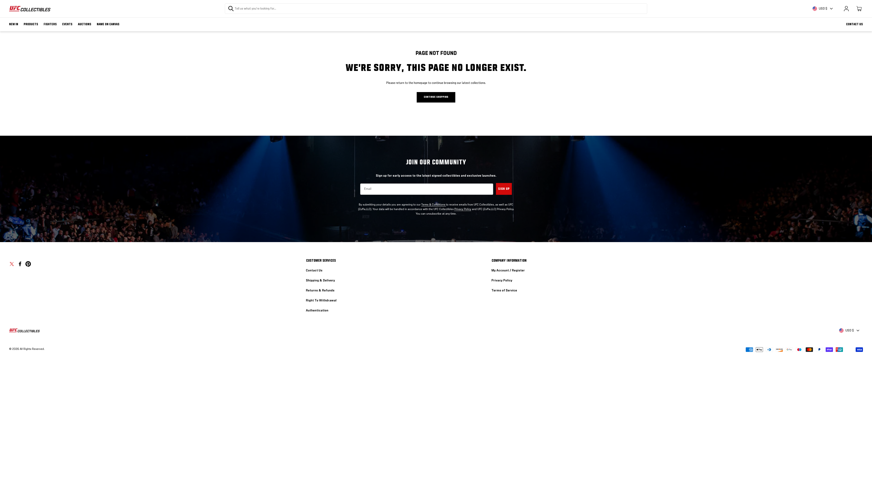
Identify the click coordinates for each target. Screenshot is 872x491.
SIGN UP (504, 189)
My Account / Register (508, 270)
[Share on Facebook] (20, 264)
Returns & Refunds (320, 290)
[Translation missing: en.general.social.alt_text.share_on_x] (12, 264)
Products (31, 24)
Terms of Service (504, 290)
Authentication (317, 310)
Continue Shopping (436, 97)
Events (67, 24)
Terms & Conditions (433, 204)
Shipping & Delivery (320, 280)
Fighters (50, 24)
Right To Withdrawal (321, 300)
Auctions (84, 24)
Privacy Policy (462, 209)
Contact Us (854, 24)
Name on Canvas (108, 24)
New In (13, 24)
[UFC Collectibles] (29, 8)
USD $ (823, 8)
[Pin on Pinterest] (28, 264)
